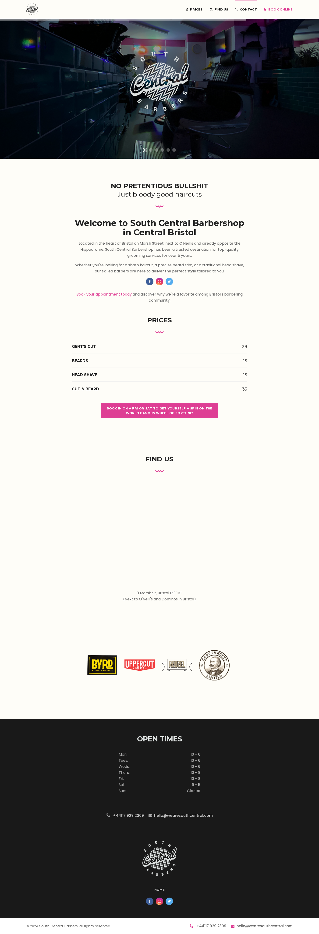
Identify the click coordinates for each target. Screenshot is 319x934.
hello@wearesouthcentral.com (183, 815)
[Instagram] (159, 281)
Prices (195, 9)
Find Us (220, 9)
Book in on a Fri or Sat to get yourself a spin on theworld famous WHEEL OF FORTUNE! (160, 410)
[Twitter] (169, 281)
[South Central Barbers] (32, 9)
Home (159, 890)
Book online (279, 9)
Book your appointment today (104, 294)
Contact (247, 9)
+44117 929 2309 (127, 815)
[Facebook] (149, 281)
